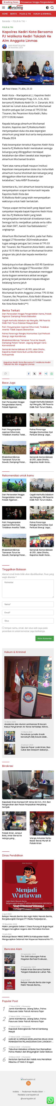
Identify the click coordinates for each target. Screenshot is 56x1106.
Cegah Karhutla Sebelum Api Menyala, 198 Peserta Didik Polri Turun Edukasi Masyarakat (26, 321)
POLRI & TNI (7, 27)
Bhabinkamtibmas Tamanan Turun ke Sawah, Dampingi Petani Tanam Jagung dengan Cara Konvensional (24, 343)
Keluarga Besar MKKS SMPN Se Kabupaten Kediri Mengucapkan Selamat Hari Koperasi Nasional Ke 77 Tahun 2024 (27, 937)
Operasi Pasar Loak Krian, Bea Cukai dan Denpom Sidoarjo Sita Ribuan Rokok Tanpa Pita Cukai (35, 748)
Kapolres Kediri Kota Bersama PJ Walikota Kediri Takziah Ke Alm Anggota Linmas (27, 363)
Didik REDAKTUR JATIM (16, 45)
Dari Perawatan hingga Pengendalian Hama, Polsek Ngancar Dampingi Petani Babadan (26, 315)
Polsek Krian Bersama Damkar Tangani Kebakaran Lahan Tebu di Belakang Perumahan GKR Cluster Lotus (36, 970)
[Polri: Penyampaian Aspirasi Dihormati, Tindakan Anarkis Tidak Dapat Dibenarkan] (14, 420)
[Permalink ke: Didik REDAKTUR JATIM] (4, 46)
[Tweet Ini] (34, 374)
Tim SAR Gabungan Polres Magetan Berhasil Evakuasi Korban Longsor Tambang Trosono (34, 957)
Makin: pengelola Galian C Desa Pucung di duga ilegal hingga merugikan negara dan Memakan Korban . (27, 927)
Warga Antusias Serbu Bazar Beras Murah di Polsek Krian (40, 841)
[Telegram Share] (46, 374)
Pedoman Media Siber (32, 1091)
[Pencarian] (52, 7)
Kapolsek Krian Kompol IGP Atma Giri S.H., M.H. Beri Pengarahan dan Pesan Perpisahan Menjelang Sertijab (26, 804)
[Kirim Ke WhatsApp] (52, 374)
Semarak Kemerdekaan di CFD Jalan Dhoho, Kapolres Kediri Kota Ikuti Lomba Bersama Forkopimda (23, 352)
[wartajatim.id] (15, 7)
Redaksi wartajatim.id (28, 1094)
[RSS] (28, 1083)
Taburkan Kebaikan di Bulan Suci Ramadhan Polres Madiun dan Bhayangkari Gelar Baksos (31, 1050)
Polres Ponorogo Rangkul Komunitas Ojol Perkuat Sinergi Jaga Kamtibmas (26, 334)
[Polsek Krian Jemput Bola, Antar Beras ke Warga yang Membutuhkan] (14, 820)
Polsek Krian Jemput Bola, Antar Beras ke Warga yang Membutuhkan (12, 836)
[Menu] (4, 7)
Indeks (16, 1091)
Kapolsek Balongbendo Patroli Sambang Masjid (28, 1030)
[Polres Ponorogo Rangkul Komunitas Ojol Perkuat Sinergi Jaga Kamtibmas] (42, 420)
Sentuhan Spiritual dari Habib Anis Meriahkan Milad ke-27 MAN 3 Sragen (30, 1060)
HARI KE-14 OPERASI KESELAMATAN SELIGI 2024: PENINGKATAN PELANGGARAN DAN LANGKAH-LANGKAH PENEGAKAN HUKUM (31, 1040)
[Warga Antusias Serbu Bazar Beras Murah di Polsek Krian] (42, 823)
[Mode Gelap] (47, 7)
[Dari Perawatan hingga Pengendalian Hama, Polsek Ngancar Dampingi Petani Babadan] (14, 392)
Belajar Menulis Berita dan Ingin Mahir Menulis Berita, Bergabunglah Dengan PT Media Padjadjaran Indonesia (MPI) (27, 917)
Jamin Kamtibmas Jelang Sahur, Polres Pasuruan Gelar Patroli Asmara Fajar (27, 1010)
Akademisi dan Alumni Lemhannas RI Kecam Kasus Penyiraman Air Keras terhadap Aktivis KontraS (26, 725)
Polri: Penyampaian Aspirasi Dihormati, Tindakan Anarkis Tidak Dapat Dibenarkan (25, 328)
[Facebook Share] (29, 374)
